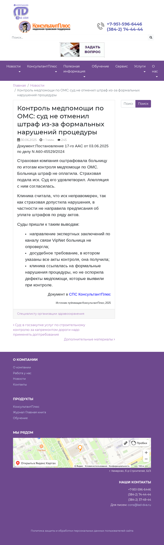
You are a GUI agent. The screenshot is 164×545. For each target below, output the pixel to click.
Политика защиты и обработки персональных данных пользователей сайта (82, 530)
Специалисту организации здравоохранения (50, 314)
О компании (22, 367)
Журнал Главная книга (29, 412)
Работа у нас (22, 373)
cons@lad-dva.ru (139, 505)
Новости (37, 85)
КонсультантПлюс (26, 407)
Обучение (20, 418)
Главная (19, 85)
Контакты (20, 384)
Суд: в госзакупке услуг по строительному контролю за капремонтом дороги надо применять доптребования (49, 329)
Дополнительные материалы (89, 339)
